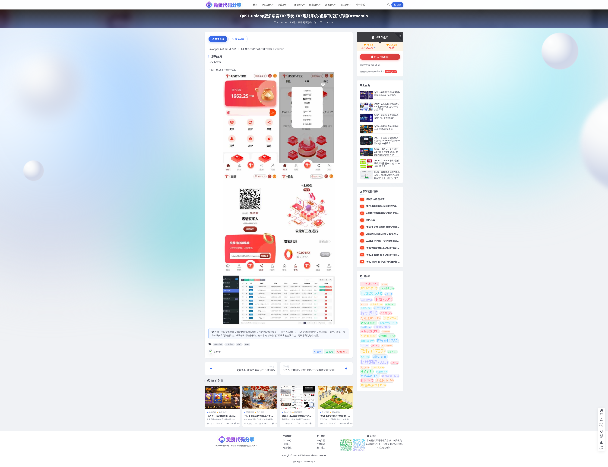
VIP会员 (370, 45)
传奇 (369, 312)
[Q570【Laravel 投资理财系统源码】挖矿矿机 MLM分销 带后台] (366, 163)
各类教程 (212, 412)
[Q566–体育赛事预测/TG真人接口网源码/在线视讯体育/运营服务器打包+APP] (366, 175)
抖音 (364, 345)
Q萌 (388, 293)
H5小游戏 (387, 288)
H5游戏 (371, 293)
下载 (383, 299)
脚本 (367, 380)
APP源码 (369, 288)
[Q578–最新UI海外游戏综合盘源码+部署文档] (366, 129)
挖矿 (239, 344)
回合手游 (370, 331)
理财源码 (297, 22)
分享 (319, 351)
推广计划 (321, 447)
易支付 (392, 351)
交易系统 (366, 308)
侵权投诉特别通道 (375, 199)
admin (217, 351)
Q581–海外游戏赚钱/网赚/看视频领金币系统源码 (387, 94)
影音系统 (367, 341)
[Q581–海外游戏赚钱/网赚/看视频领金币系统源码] (366, 95)
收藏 (331, 351)
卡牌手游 (388, 323)
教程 (247, 344)
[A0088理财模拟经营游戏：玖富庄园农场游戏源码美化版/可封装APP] (335, 397)
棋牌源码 (374, 362)
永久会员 (393, 45)
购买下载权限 (381, 56)
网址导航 (287, 447)
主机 (364, 304)
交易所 (390, 304)
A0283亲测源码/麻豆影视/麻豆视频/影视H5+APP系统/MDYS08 (400, 206)
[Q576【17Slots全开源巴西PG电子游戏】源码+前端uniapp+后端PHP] (366, 152)
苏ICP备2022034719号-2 (304, 461)
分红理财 (218, 344)
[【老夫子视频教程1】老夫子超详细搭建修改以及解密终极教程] (222, 397)
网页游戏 (390, 376)
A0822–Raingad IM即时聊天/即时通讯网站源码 (391, 254)
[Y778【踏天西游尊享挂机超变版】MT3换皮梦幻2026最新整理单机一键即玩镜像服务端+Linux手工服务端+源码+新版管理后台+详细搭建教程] (259, 397)
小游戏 (368, 336)
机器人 (379, 356)
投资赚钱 (229, 344)
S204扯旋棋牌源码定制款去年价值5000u (387, 213)
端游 (367, 371)
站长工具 (378, 367)
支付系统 (387, 345)
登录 (398, 4)
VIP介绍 (321, 440)
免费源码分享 (303, 455)
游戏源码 (260, 412)
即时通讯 (366, 327)
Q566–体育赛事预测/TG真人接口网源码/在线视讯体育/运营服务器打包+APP (387, 174)
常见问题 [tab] (239, 38)
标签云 (287, 443)
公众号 (386, 313)
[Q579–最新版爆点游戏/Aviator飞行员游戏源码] (366, 118)
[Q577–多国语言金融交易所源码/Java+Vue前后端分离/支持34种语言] (366, 140)
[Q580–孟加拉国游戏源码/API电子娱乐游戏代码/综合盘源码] (366, 106)
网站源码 (307, 22)
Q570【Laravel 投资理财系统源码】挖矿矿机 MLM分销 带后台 (387, 163)
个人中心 (287, 440)
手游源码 (250, 412)
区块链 (368, 323)
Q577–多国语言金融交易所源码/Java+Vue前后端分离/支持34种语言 (387, 140)
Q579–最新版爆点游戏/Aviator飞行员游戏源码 (386, 116)
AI (384, 284)
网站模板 (370, 376)
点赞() (343, 351)
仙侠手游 (382, 308)
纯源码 (381, 371)
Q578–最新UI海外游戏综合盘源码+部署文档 (386, 128)
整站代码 (287, 412)
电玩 (365, 367)
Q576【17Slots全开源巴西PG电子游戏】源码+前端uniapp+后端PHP (386, 151)
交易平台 (376, 304)
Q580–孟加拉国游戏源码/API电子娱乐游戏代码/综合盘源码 (386, 106)
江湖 (395, 363)
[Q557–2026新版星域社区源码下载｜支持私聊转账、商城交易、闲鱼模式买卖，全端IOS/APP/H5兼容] (297, 397)
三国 (366, 299)
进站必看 (370, 219)
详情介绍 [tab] (219, 38)
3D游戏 (370, 284)
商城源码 (382, 327)
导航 (386, 331)
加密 (390, 318)
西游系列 (385, 380)
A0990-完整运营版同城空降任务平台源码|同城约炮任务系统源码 (400, 226)
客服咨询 (321, 443)
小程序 (387, 336)
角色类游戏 (373, 385)
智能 (365, 356)
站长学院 (223, 412)
